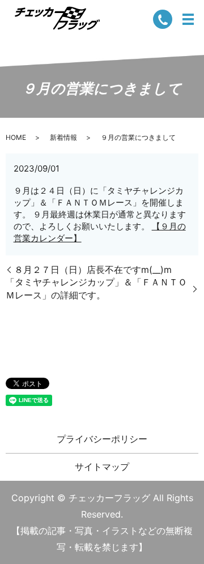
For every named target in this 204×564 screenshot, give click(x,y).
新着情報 (63, 137)
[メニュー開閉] (188, 19)
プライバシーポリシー (102, 439)
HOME (16, 137)
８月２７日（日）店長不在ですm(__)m (93, 269)
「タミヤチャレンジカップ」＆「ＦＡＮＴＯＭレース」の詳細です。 (96, 288)
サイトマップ (102, 466)
